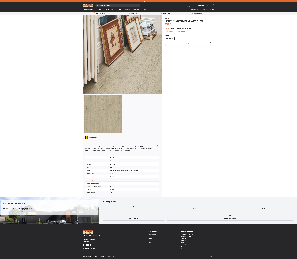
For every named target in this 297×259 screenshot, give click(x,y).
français (93, 248)
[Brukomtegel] (88, 5)
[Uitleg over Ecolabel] (92, 180)
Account (183, 244)
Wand (150, 236)
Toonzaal (183, 238)
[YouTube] (88, 245)
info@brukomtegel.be (89, 239)
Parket (150, 238)
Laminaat (167, 18)
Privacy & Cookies (111, 256)
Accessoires (151, 246)
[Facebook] (83, 245)
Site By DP (211, 256)
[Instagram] (86, 245)
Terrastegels (151, 244)
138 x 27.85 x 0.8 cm (170, 38)
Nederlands (86, 248)
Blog (182, 242)
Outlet (150, 249)
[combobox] (117, 5)
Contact (212, 9)
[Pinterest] (90, 245)
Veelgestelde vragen (193, 9)
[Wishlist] (208, 5)
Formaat (167, 35)
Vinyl (149, 242)
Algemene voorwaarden (99, 256)
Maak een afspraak (186, 236)
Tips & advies (204, 9)
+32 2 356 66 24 (87, 241)
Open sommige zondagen (22, 211)
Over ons (183, 240)
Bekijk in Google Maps (6, 209)
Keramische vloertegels (154, 234)
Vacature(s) (184, 249)
